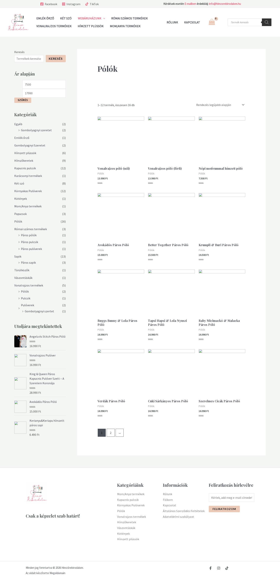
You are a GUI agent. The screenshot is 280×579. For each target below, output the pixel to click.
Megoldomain (57, 573)
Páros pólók (29, 235)
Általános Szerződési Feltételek (184, 511)
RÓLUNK (172, 22)
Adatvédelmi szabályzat (178, 517)
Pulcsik (25, 298)
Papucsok (20, 214)
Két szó (66, 18)
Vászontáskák (23, 278)
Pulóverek (27, 305)
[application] (103, 18)
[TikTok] (227, 568)
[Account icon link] (222, 22)
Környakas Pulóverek (28, 191)
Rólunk (167, 494)
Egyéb (18, 124)
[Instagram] (218, 568)
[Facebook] (210, 568)
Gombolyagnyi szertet (39, 311)
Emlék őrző (45, 18)
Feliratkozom (224, 509)
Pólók (18, 221)
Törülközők (21, 270)
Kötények (20, 198)
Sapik (17, 256)
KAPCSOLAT (192, 22)
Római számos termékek (129, 18)
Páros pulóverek (31, 249)
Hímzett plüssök (91, 26)
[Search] (266, 22)
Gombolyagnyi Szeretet (29, 145)
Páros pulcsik (29, 242)
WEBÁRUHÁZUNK (89, 18)
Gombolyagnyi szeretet (36, 130)
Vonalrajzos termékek (54, 26)
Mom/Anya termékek (125, 26)
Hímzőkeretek (23, 160)
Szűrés (23, 100)
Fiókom (168, 500)
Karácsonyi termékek (28, 176)
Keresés (19, 52)
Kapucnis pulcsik (25, 168)
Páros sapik (28, 262)
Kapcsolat (169, 505)
